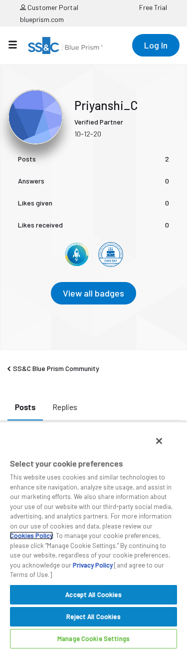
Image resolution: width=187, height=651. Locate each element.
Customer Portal (52, 7)
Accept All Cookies (93, 594)
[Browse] (17, 44)
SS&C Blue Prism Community (56, 368)
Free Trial (153, 7)
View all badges (93, 293)
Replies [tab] (64, 407)
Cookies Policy (31, 536)
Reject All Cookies (93, 616)
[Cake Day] (110, 254)
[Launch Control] (76, 254)
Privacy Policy (93, 565)
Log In (156, 45)
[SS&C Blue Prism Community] (65, 46)
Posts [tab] (25, 407)
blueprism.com (42, 19)
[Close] (159, 441)
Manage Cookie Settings (93, 638)
